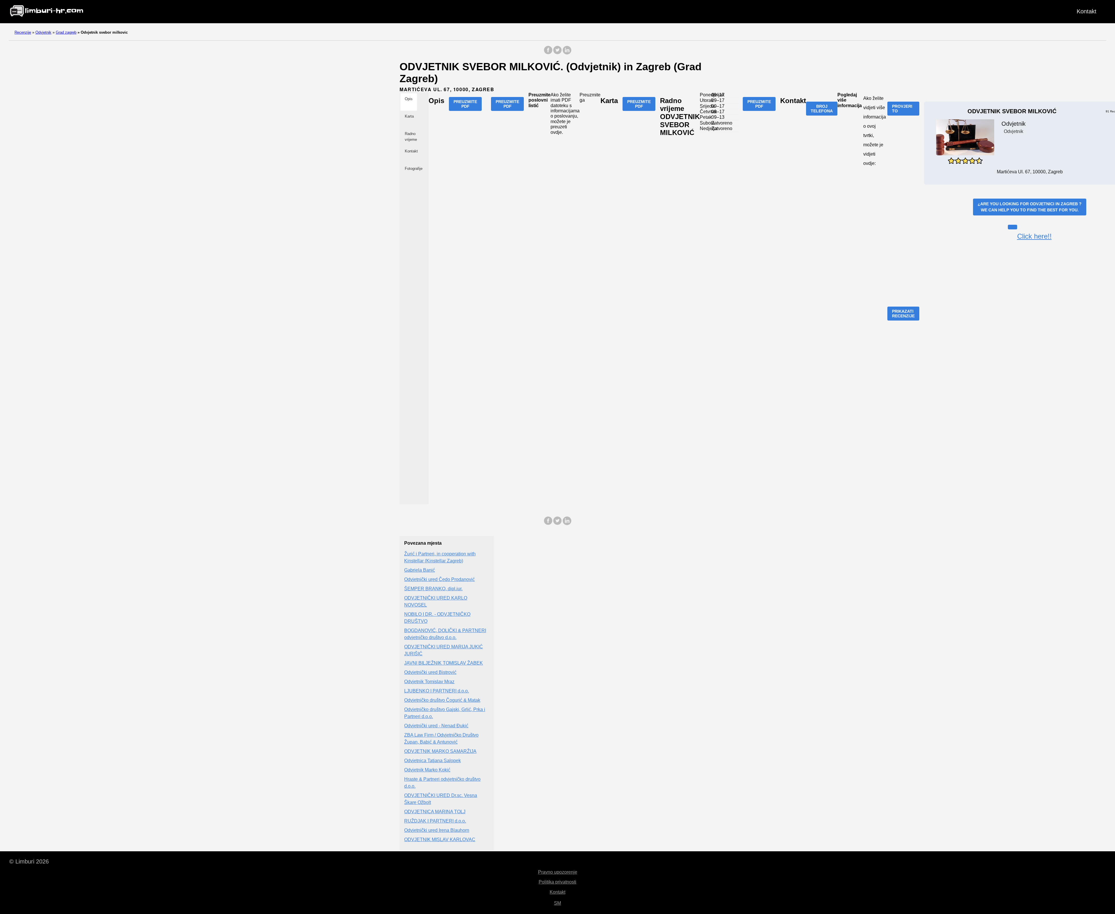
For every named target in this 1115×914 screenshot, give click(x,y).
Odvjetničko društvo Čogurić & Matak (442, 700)
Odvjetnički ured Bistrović (430, 672)
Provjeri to (902, 108)
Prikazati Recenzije (903, 313)
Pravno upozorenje (557, 872)
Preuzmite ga (590, 97)
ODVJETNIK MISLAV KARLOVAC (439, 839)
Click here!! (1034, 236)
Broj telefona (822, 108)
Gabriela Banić (419, 570)
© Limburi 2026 (29, 861)
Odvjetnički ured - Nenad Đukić (436, 725)
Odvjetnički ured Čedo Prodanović (439, 579)
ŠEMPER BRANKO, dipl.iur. (433, 588)
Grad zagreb (66, 32)
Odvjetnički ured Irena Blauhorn (436, 830)
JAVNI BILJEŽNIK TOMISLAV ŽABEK (443, 663)
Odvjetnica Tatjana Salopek (432, 760)
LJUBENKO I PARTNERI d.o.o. (436, 690)
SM (557, 903)
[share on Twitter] (557, 53)
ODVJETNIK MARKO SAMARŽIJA (440, 751)
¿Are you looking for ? (1030, 206)
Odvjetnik (43, 32)
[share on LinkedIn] (566, 53)
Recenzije (23, 32)
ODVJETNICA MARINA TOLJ (434, 811)
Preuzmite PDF (465, 104)
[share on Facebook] (548, 53)
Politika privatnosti (557, 881)
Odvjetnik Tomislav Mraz (429, 681)
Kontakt (1086, 11)
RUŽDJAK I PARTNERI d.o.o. (435, 820)
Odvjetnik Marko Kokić (427, 769)
